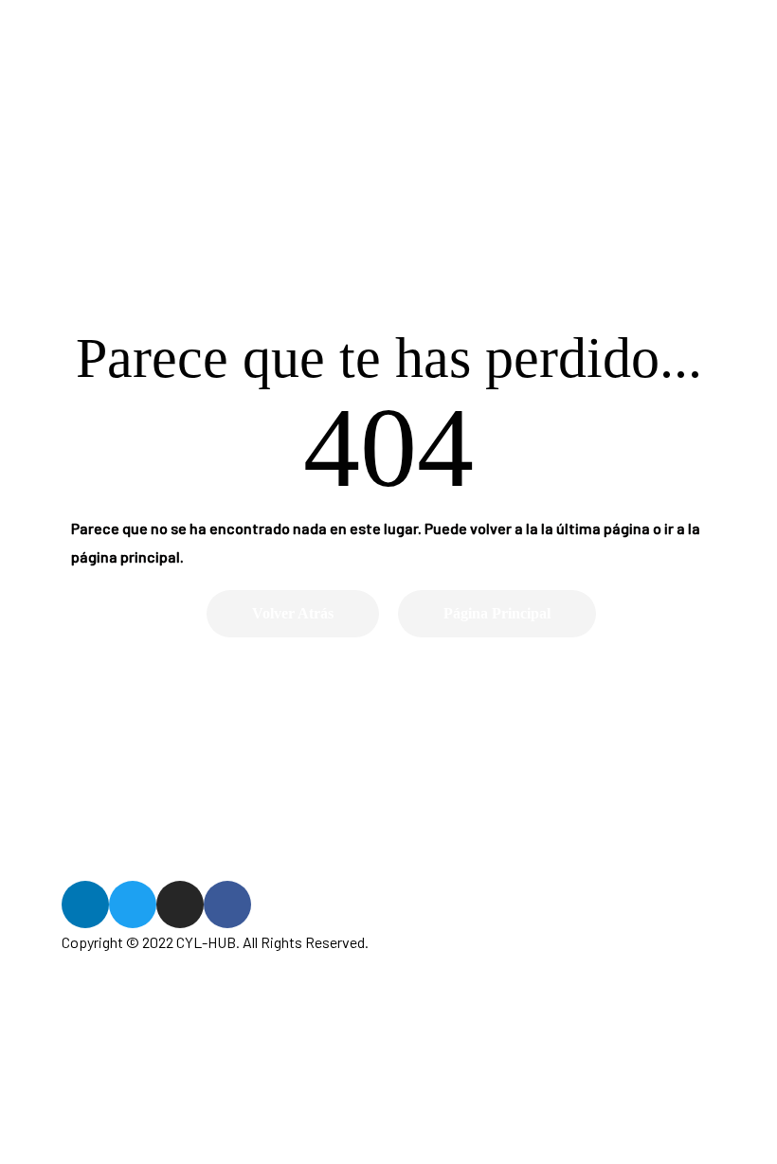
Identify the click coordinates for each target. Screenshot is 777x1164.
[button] (293, 613)
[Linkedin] (85, 904)
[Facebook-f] (227, 904)
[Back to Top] (685, 1103)
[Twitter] (132, 904)
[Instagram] (180, 904)
